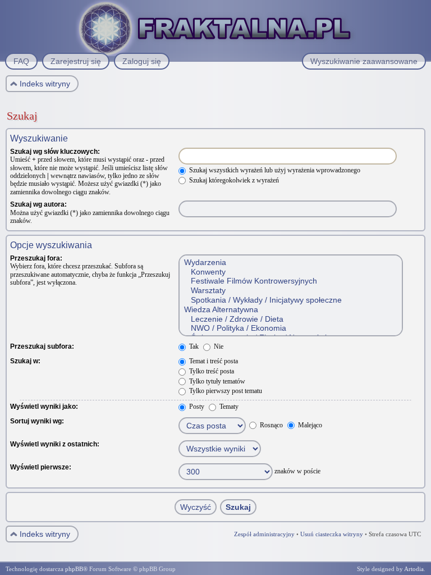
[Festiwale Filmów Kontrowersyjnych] (290, 281)
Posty (195, 406)
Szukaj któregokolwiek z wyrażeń (233, 180)
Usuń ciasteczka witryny (331, 534)
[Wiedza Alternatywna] (290, 309)
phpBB (74, 568)
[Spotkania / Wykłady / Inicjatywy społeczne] (290, 300)
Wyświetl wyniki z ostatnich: (54, 444)
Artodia (414, 568)
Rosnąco (270, 425)
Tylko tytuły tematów (216, 381)
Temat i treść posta (212, 361)
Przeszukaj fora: (36, 258)
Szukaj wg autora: (38, 204)
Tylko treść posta (210, 371)
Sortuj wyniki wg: (37, 421)
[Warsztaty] (290, 290)
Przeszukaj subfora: (42, 346)
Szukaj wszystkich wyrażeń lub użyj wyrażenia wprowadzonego (273, 170)
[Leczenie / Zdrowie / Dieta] (290, 319)
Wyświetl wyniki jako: (44, 406)
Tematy (228, 406)
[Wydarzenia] (290, 262)
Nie (217, 346)
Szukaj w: (25, 361)
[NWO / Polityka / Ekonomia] (290, 328)
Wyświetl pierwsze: (40, 467)
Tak (193, 346)
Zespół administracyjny (264, 534)
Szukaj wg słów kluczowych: (55, 152)
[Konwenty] (290, 272)
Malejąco (309, 425)
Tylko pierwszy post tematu (224, 391)
